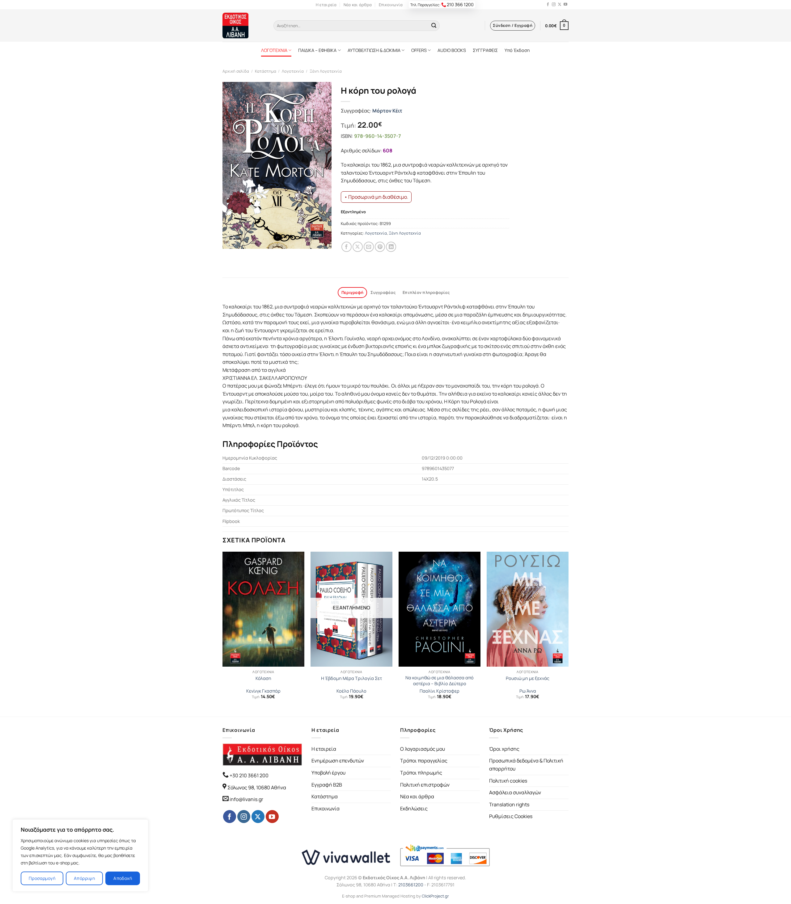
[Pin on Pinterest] (380, 247)
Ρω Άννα (527, 691)
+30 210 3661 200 (249, 775)
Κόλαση (263, 678)
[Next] (568, 633)
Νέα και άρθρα (358, 4)
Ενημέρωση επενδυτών (337, 760)
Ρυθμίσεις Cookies (510, 816)
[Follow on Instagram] (554, 4)
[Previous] (222, 633)
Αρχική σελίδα (235, 71)
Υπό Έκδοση (517, 50)
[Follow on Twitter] (559, 4)
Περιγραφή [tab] (352, 292)
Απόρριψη (84, 878)
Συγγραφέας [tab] (383, 292)
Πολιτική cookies (508, 780)
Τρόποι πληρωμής (421, 772)
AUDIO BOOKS (452, 50)
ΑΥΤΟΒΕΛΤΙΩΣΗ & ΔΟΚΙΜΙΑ (374, 50)
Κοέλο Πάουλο (351, 691)
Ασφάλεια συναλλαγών (515, 792)
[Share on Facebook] (346, 247)
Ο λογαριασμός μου (422, 748)
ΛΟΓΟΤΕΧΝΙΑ (274, 50)
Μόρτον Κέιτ (387, 110)
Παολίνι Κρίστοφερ (439, 691)
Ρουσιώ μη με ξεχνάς (527, 678)
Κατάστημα (265, 71)
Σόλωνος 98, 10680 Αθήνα (256, 787)
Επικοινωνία (391, 4)
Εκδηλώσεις (414, 808)
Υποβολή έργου (328, 772)
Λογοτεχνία (293, 71)
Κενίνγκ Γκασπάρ (263, 691)
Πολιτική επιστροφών (425, 784)
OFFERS (419, 50)
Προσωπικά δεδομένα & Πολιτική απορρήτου (526, 764)
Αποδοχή (122, 878)
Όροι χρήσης (504, 748)
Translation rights (509, 804)
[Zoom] (231, 241)
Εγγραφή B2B (326, 784)
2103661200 (410, 885)
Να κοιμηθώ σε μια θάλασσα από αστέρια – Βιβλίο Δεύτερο (439, 680)
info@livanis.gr (246, 799)
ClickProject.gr (435, 896)
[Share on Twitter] (358, 247)
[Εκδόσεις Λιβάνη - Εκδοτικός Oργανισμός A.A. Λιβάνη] (243, 25)
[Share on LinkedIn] (391, 247)
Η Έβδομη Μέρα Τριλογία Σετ (351, 678)
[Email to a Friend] (369, 247)
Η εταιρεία (326, 4)
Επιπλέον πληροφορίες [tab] (426, 292)
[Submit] (434, 25)
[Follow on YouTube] (565, 4)
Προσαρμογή (42, 878)
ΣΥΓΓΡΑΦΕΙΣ (485, 50)
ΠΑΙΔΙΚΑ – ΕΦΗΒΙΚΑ (317, 50)
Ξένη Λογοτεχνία (326, 71)
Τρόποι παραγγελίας (423, 760)
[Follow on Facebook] (548, 4)
